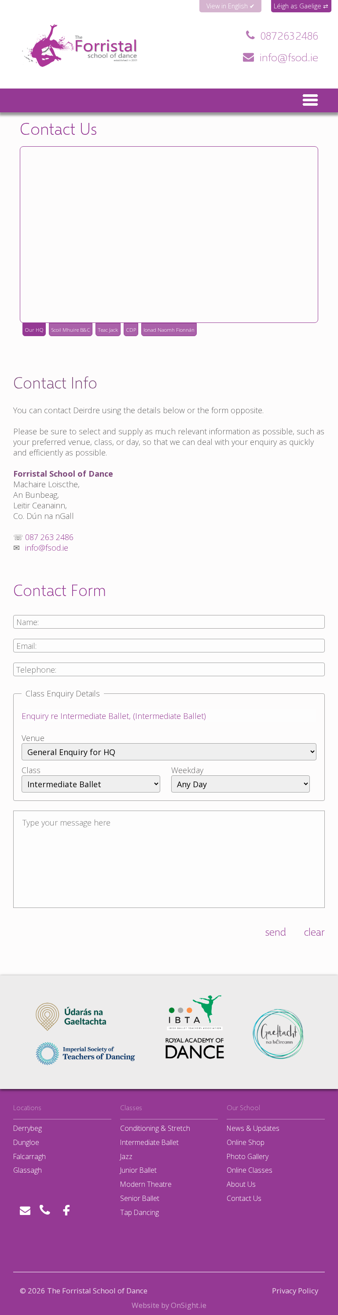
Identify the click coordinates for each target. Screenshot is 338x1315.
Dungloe (26, 1142)
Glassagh (27, 1170)
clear (314, 931)
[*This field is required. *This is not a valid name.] (169, 627)
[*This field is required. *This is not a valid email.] (169, 651)
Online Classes (249, 1170)
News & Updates (253, 1128)
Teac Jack (108, 329)
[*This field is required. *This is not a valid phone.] (169, 674)
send (275, 931)
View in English (227, 6)
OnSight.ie (188, 1305)
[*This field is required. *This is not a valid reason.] (169, 721)
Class (31, 770)
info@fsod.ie (289, 56)
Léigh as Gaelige (297, 6)
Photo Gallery (247, 1156)
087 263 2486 (289, 35)
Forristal (41, 68)
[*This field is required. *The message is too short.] (169, 860)
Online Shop (246, 1142)
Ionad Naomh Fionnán (169, 329)
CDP (131, 329)
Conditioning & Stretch (155, 1128)
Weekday (187, 770)
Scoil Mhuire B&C (70, 329)
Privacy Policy (295, 1290)
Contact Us (244, 1198)
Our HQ (34, 329)
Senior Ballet (139, 1198)
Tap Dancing (139, 1212)
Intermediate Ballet (149, 1142)
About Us (241, 1184)
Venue (33, 738)
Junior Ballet (138, 1170)
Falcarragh (29, 1156)
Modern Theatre (146, 1184)
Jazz (126, 1156)
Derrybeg (27, 1128)
